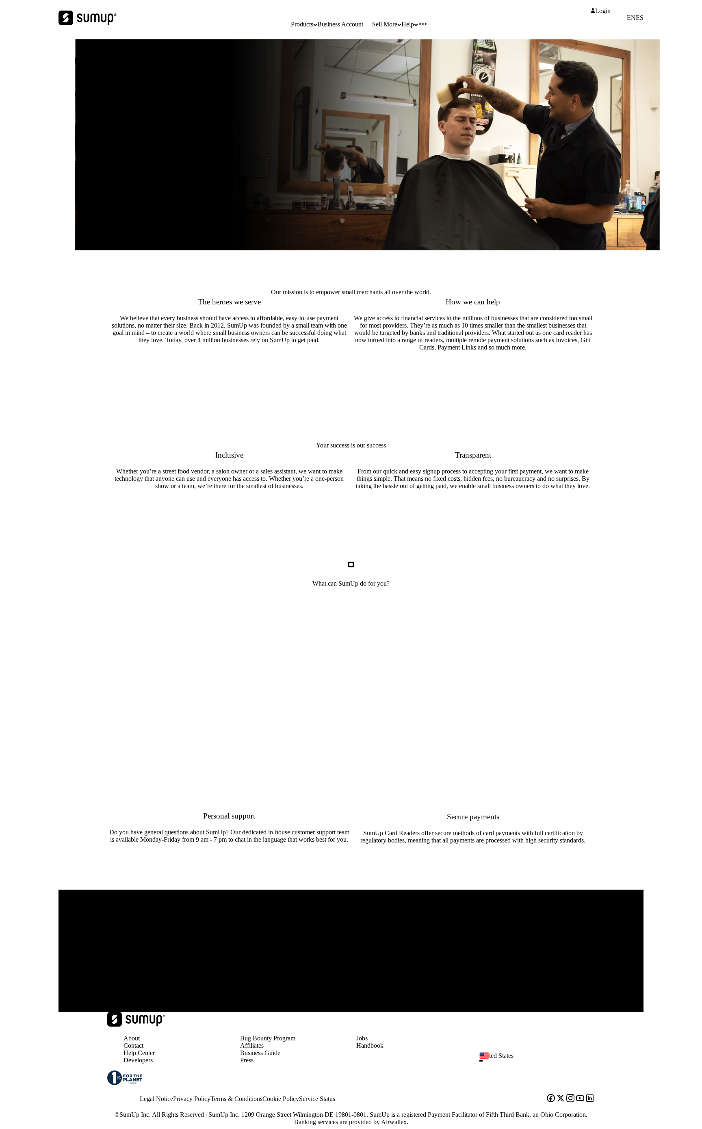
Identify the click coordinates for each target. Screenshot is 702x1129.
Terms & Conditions (236, 1098)
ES (640, 18)
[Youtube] (580, 1099)
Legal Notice (156, 1098)
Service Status (317, 1098)
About (132, 1038)
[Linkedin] (590, 1099)
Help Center (139, 1052)
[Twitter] (561, 1099)
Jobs (362, 1038)
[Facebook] (551, 1099)
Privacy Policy (191, 1098)
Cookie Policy (280, 1098)
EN (631, 18)
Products (302, 24)
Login (603, 11)
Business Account (340, 24)
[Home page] (136, 1024)
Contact (133, 1045)
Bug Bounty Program (267, 1038)
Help (407, 24)
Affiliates (252, 1045)
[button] (540, 1060)
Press (247, 1060)
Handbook (370, 1045)
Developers (138, 1060)
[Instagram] (570, 1099)
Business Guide (260, 1052)
